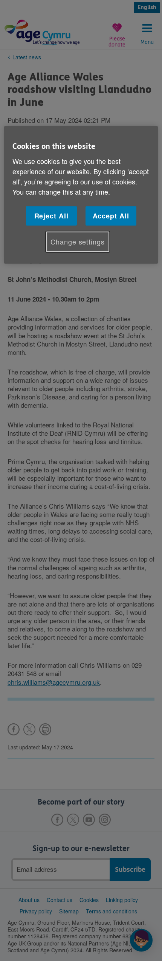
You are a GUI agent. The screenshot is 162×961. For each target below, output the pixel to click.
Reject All (51, 216)
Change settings (77, 241)
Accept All (111, 216)
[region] (81, 194)
